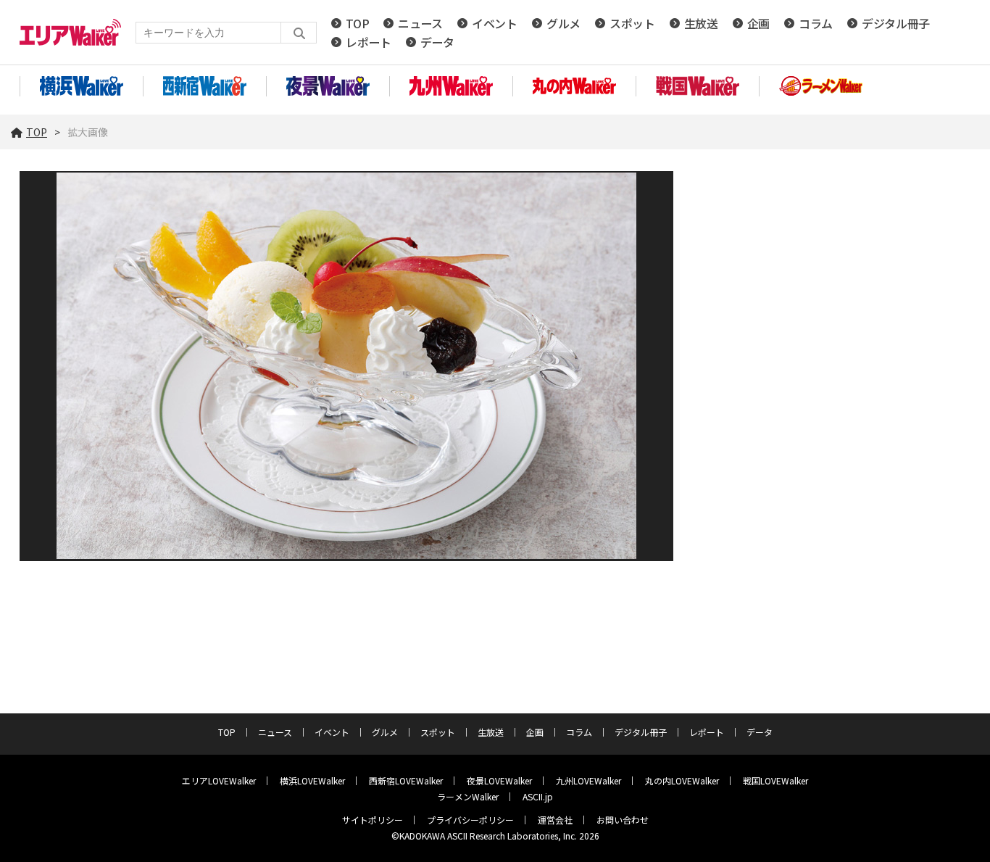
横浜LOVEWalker (312, 780)
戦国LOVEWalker (775, 780)
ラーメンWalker (468, 796)
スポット (632, 23)
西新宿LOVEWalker (406, 780)
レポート (368, 42)
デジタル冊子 (896, 23)
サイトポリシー (372, 819)
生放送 (701, 23)
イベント (494, 23)
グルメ (563, 23)
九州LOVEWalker (588, 780)
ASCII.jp (538, 796)
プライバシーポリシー (470, 819)
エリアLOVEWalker (219, 780)
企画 (758, 23)
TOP (357, 23)
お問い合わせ (622, 819)
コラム (816, 23)
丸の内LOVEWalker (682, 780)
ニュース (420, 23)
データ (437, 42)
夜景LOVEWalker (499, 780)
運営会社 (555, 819)
